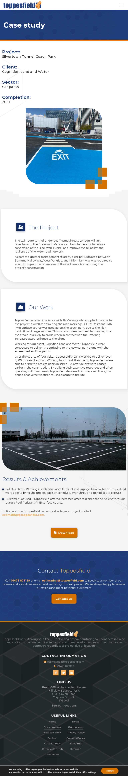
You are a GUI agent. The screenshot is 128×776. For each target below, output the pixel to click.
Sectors (52, 738)
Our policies (75, 727)
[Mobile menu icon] (121, 5)
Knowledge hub (52, 749)
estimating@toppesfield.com (23, 515)
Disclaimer (75, 743)
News (75, 721)
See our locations (64, 705)
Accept (110, 770)
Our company (52, 727)
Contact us (52, 754)
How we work (52, 732)
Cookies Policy (75, 738)
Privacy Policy (76, 732)
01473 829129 (20, 580)
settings (92, 772)
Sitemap (75, 749)
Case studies (52, 743)
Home (52, 721)
